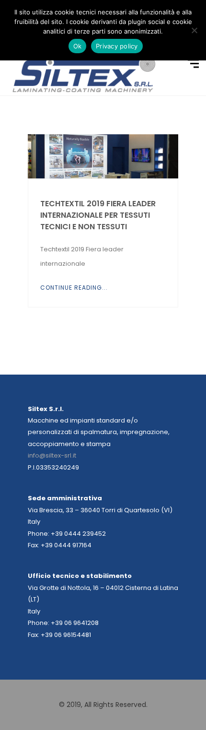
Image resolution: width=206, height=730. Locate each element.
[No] (194, 30)
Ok (77, 46)
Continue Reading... (74, 287)
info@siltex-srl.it (52, 455)
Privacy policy (117, 46)
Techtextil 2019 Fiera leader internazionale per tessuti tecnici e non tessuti (98, 215)
